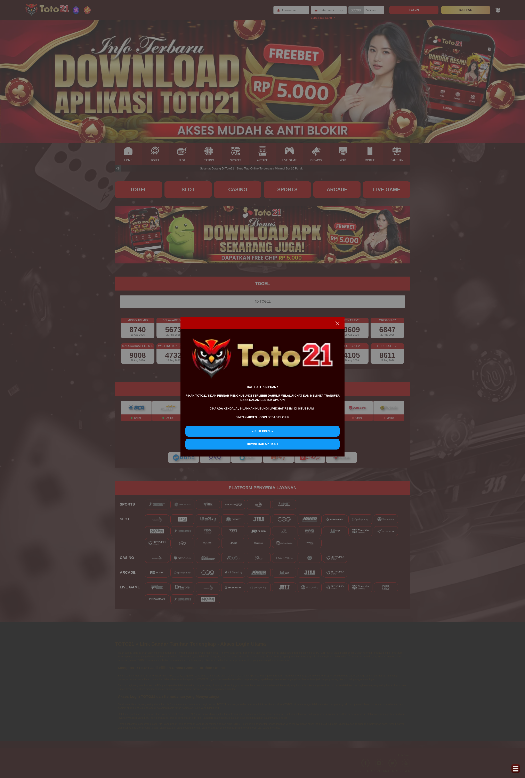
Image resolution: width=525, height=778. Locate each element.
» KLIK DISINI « (262, 431)
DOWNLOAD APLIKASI (262, 444)
